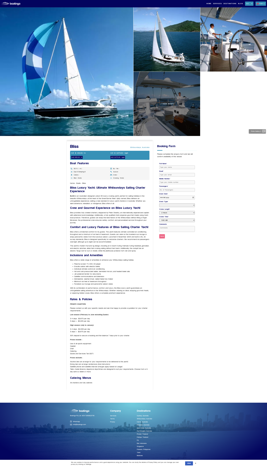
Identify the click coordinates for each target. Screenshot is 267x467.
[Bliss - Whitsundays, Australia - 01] (66, 71)
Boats (78, 183)
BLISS (72, 196)
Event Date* (163, 194)
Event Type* (163, 201)
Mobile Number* (164, 179)
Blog (240, 3)
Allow (189, 463)
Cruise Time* (164, 217)
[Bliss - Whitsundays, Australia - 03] (233, 39)
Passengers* (163, 186)
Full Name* (163, 164)
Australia (145, 147)
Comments (163, 224)
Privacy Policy (152, 462)
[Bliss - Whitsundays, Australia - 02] (167, 39)
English (261, 3)
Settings (88, 464)
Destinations (230, 3)
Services (217, 3)
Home (208, 3)
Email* (161, 171)
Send (162, 236)
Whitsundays (135, 147)
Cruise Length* (164, 209)
